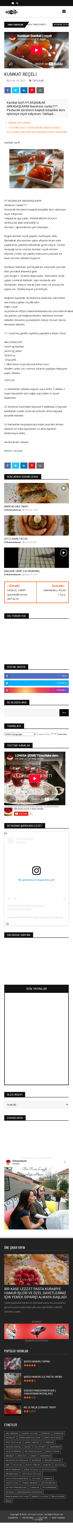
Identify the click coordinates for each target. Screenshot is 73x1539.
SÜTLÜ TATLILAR (49, 1469)
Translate (62, 734)
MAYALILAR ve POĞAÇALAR (17, 1460)
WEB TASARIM (58, 1518)
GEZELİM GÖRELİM (13, 1447)
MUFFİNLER (36, 1460)
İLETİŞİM (38, 1519)
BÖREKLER (46, 1433)
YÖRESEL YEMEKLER (29, 1483)
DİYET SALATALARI (13, 1442)
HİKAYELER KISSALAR (33, 1451)
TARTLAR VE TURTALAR (31, 1474)
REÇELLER (47, 1465)
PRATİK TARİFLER (32, 1465)
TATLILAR (38, 80)
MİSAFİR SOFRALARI (53, 1460)
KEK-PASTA (22, 1456)
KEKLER (33, 1456)
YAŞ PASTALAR (12, 1483)
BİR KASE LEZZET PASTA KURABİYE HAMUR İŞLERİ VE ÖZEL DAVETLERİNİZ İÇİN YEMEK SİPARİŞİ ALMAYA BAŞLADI (35, 1293)
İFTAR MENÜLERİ (49, 1487)
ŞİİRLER (8, 1501)
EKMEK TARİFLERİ (32, 1442)
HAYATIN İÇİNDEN (13, 1451)
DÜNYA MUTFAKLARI (52, 1438)
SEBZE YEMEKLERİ (13, 1469)
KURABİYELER (45, 1456)
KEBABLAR (10, 1456)
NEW (8, 1465)
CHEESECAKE (58, 1433)
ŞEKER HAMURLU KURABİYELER (29, 1492)
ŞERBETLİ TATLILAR (40, 1496)
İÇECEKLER (10, 1492)
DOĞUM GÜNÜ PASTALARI (30, 1438)
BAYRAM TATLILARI (42, 24)
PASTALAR (17, 1465)
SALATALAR (59, 1465)
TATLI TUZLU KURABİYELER (17, 1478)
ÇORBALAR (34, 1487)
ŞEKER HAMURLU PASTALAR (17, 1496)
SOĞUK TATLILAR (30, 1469)
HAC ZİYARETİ (40, 1447)
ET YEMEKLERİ (48, 1442)
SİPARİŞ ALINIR (12, 1474)
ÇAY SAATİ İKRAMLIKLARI (16, 1487)
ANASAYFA (13, 1518)
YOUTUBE (42, 1518)
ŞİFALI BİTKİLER (58, 1496)
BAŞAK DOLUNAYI (19, 122)
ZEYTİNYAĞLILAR (48, 1483)
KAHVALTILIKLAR (52, 1451)
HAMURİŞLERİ (55, 1447)
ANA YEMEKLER (12, 1433)
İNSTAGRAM (28, 1518)
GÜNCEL (27, 1447)
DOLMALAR (10, 1438)
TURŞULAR (47, 1478)
